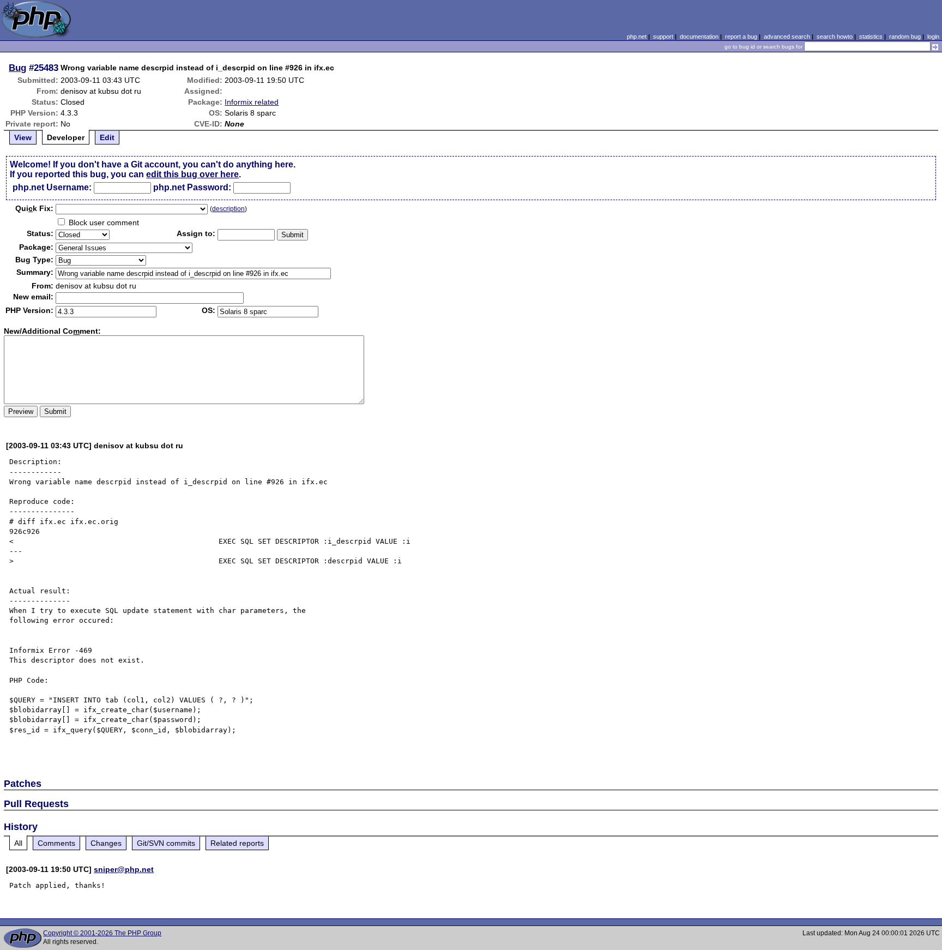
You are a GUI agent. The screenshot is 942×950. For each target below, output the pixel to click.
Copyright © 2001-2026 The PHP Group (102, 933)
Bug (17, 67)
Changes (106, 843)
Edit (107, 137)
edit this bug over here (192, 174)
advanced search (787, 36)
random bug (905, 36)
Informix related (252, 102)
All (18, 843)
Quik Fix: (34, 208)
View (23, 137)
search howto (835, 36)
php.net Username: (52, 187)
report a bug (741, 36)
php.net (637, 36)
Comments (56, 843)
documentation (699, 36)
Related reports (237, 843)
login (933, 36)
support (663, 36)
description (228, 209)
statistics (871, 36)
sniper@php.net (124, 869)
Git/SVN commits (166, 843)
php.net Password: (192, 187)
